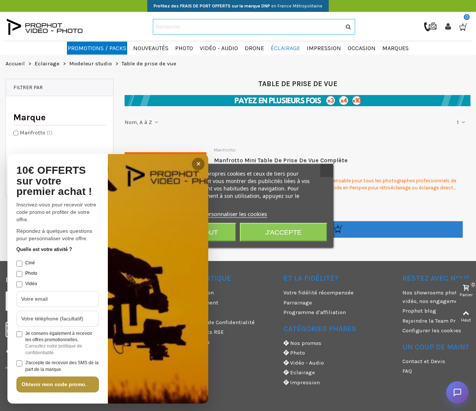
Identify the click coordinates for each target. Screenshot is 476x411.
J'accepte (284, 232)
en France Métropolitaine (238, 6)
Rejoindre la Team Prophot (436, 320)
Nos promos (305, 343)
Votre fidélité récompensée (318, 292)
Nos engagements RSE (194, 332)
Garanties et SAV (186, 351)
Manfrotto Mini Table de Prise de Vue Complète (281, 160)
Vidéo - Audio (307, 362)
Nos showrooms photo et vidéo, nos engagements (434, 296)
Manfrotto (36, 132)
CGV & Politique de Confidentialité (209, 322)
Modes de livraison (189, 292)
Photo (297, 352)
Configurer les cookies (431, 330)
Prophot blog (419, 310)
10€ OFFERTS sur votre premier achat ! (54, 181)
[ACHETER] (338, 229)
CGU (169, 312)
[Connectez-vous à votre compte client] (448, 26)
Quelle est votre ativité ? (44, 249)
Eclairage (302, 372)
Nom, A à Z (139, 122)
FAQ (407, 371)
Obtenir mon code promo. (54, 384)
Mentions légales (187, 342)
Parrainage (297, 302)
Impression (305, 382)
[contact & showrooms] (431, 26)
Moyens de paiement (191, 302)
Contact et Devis (423, 361)
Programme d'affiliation (314, 312)
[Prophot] (46, 27)
